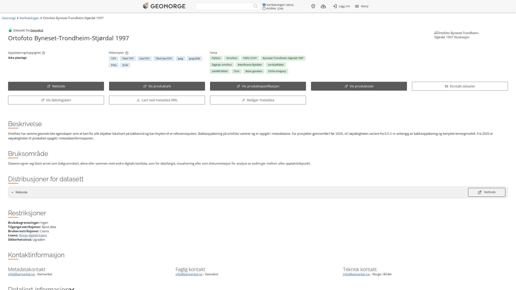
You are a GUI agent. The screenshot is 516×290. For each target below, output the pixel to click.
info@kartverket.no (21, 274)
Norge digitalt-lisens (33, 235)
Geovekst (36, 30)
